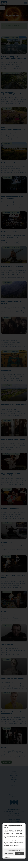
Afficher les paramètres (14, 850)
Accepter (19, 853)
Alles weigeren (9, 853)
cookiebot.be (7, 857)
